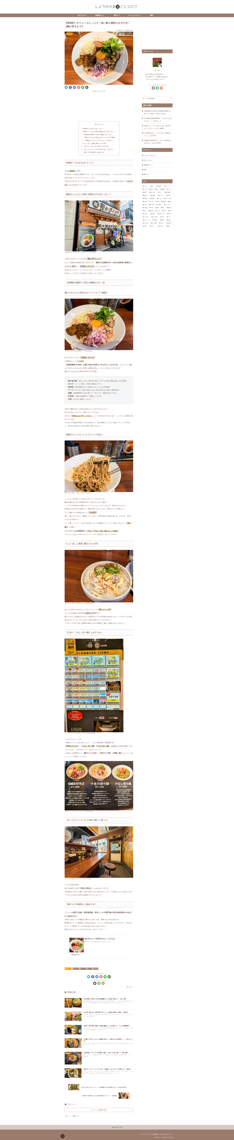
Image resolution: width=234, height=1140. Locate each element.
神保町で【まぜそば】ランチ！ (93, 128)
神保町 (96, 968)
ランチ (90, 968)
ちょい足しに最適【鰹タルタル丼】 (95, 143)
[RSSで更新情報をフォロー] (103, 983)
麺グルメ (69, 968)
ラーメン (83, 968)
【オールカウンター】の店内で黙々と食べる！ (98, 149)
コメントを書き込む (99, 1110)
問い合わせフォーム (166, 1134)
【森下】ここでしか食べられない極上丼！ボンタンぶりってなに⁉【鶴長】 (158, 127)
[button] (170, 98)
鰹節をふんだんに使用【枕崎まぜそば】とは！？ (99, 131)
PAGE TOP (117, 1127)
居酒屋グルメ (148, 165)
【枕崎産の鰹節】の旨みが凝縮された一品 (97, 134)
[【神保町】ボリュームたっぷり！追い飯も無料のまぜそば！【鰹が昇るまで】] (74, 87)
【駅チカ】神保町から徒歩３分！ (94, 152)
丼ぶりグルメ (148, 160)
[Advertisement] (99, 105)
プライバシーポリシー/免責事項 (149, 1134)
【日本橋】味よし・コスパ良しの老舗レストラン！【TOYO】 (158, 134)
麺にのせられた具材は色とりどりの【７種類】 (100, 137)
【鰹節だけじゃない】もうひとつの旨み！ (99, 140)
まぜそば (76, 968)
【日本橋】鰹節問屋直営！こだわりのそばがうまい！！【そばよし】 (158, 119)
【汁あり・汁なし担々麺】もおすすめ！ (96, 146)
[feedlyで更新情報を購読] (99, 983)
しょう (157, 70)
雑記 (145, 169)
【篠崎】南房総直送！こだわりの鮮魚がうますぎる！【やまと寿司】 (158, 142)
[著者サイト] (94, 983)
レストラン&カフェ (150, 155)
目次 (96, 124)
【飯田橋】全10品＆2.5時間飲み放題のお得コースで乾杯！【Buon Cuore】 (157, 112)
